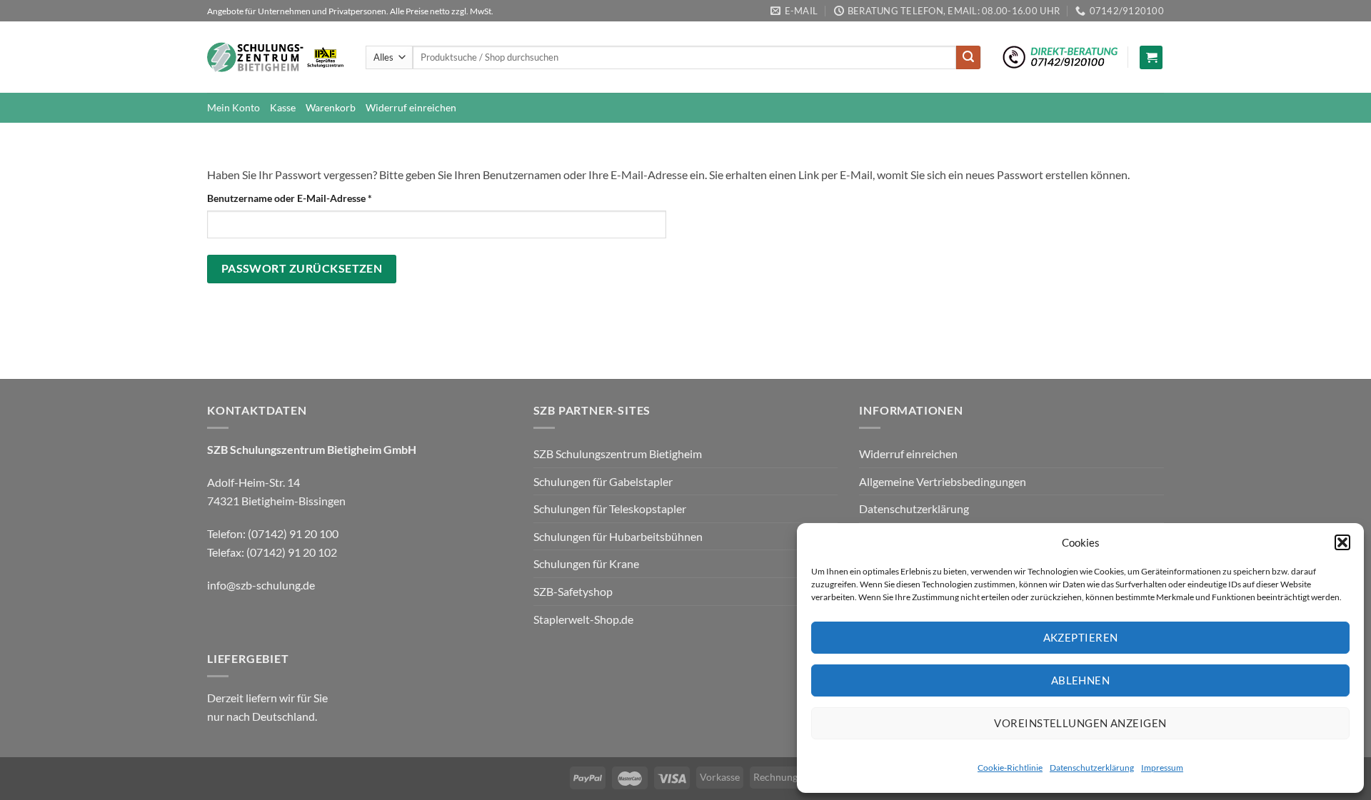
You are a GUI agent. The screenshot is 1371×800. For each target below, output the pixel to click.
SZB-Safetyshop (573, 591)
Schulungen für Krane (586, 563)
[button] (1342, 542)
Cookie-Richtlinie (1010, 767)
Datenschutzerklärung (1092, 767)
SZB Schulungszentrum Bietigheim (617, 453)
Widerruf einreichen (411, 107)
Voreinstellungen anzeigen (1080, 723)
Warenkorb (331, 107)
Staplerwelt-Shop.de (583, 619)
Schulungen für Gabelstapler (603, 481)
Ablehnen (1080, 680)
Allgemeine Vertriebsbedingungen (942, 481)
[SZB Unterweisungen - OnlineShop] (275, 57)
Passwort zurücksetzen (302, 268)
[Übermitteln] (968, 58)
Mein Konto (233, 107)
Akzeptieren (1080, 637)
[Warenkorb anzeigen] (1151, 57)
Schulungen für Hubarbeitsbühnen (618, 536)
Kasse (283, 107)
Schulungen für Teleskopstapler (609, 508)
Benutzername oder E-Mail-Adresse (316, 197)
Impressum (1162, 767)
